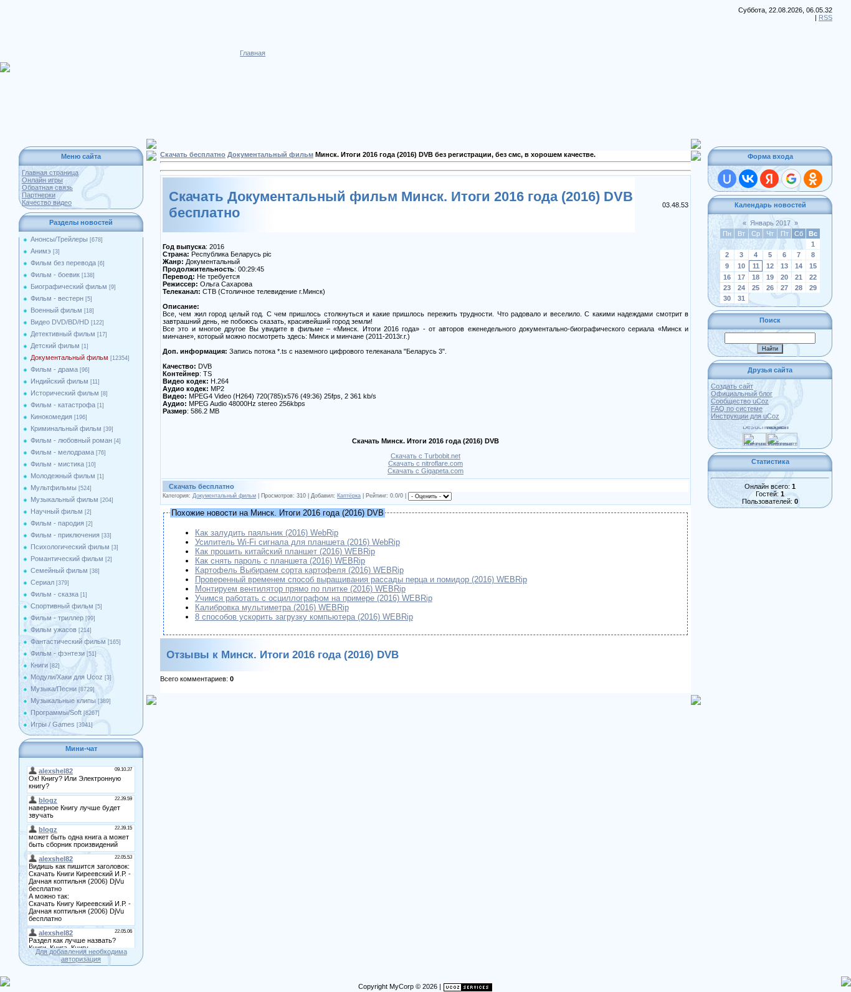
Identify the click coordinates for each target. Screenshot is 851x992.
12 (770, 266)
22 (813, 277)
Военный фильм (56, 310)
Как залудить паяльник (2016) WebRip (266, 532)
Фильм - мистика (57, 464)
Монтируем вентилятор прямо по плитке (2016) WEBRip (300, 588)
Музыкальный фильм (64, 499)
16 (727, 277)
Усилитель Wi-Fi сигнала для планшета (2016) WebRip (297, 542)
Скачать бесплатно (193, 154)
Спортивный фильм (62, 606)
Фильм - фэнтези (58, 653)
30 (727, 298)
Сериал (42, 582)
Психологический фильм (70, 546)
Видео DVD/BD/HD (60, 322)
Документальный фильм (69, 357)
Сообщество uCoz (740, 401)
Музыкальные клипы (63, 700)
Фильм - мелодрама (62, 452)
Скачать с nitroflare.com (425, 463)
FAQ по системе (737, 408)
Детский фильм (55, 345)
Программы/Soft (56, 712)
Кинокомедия (51, 416)
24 (741, 287)
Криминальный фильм (66, 428)
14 (798, 266)
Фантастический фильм (68, 641)
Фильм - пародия (57, 523)
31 (741, 298)
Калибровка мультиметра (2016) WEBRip (272, 607)
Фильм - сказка (54, 594)
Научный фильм (57, 511)
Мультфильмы (54, 487)
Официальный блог (742, 393)
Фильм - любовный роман (71, 440)
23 (727, 287)
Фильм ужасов (54, 629)
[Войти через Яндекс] (769, 178)
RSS (825, 17)
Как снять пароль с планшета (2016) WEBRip (280, 560)
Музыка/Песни (54, 688)
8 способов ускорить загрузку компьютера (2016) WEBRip (304, 616)
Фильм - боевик (55, 274)
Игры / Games (53, 724)
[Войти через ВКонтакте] (748, 178)
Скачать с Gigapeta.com (425, 471)
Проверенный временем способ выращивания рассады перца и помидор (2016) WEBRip (361, 579)
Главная (252, 53)
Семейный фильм (59, 570)
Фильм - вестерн (57, 298)
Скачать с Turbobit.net (425, 456)
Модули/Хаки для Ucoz (67, 677)
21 (798, 277)
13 (784, 266)
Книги (39, 665)
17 (741, 277)
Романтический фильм (67, 558)
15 (813, 266)
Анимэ (41, 251)
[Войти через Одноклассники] (813, 178)
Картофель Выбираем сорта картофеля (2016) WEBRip (299, 570)
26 (770, 287)
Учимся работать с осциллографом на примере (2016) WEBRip (313, 598)
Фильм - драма (54, 369)
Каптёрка (349, 496)
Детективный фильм (63, 334)
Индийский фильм (59, 381)
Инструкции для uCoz (745, 416)
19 (770, 277)
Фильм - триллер (57, 617)
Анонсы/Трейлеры (59, 239)
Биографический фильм (69, 286)
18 (755, 277)
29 (813, 287)
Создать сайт (732, 386)
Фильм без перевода (63, 263)
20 (784, 277)
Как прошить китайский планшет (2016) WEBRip (285, 551)
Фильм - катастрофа (63, 405)
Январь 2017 (770, 223)
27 (784, 287)
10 (741, 266)
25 (755, 287)
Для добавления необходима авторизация (81, 955)
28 (798, 287)
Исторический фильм (65, 393)
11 (756, 266)
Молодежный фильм (63, 475)
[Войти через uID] (727, 178)
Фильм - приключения (65, 535)
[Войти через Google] (791, 179)
